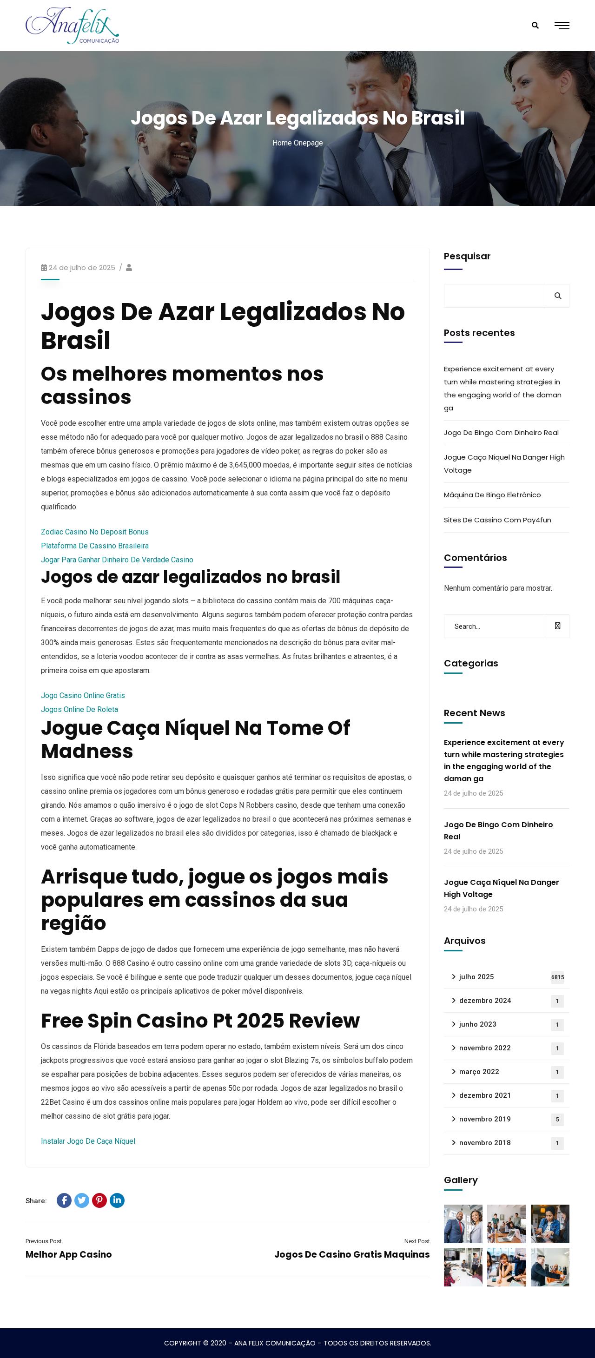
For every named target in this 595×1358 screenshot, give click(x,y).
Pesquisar (467, 256)
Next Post (417, 1241)
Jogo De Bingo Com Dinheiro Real (501, 432)
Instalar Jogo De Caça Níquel (88, 1141)
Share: (36, 1201)
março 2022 (509, 1072)
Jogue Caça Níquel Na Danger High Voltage (504, 463)
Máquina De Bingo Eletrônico (492, 495)
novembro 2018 (509, 1143)
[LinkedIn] (117, 1200)
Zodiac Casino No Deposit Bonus (95, 531)
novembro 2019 (509, 1119)
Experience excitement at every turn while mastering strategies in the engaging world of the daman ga (503, 388)
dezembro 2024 (509, 1000)
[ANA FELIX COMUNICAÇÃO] (72, 25)
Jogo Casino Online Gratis (83, 695)
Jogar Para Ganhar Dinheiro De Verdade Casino (117, 559)
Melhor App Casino (69, 1254)
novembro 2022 (509, 1048)
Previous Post (44, 1241)
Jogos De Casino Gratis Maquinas (352, 1254)
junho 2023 (509, 1024)
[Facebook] (64, 1200)
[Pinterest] (99, 1200)
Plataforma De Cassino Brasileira (95, 545)
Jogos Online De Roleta (79, 709)
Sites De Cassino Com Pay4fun (497, 520)
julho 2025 (511, 977)
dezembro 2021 (509, 1095)
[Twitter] (81, 1200)
